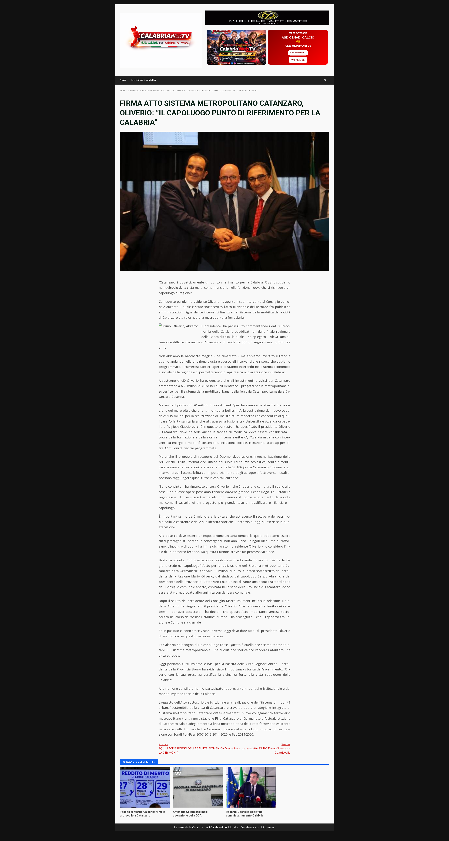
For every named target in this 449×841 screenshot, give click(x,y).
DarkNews (247, 827)
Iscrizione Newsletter (143, 80)
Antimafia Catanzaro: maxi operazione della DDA (198, 787)
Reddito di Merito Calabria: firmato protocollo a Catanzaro (145, 787)
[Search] (325, 80)
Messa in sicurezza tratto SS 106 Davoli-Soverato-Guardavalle (257, 748)
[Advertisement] (267, 17)
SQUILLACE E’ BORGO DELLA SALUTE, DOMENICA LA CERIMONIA (191, 748)
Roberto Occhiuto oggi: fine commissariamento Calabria (251, 787)
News (123, 80)
